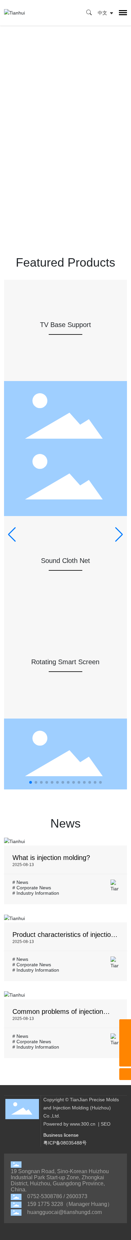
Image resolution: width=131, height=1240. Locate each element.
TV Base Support (65, 324)
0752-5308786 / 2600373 (57, 1196)
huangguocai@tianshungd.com (64, 1212)
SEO (106, 1124)
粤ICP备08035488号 (65, 1142)
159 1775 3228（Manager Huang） (70, 1204)
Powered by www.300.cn (69, 1124)
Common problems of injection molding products (57, 1015)
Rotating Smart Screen (65, 662)
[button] (30, 782)
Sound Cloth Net (65, 560)
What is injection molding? (51, 857)
